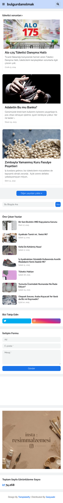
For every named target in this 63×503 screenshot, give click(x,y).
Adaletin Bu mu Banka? (21, 107)
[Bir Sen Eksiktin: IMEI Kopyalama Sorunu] (9, 225)
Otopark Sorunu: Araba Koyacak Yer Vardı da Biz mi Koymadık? (38, 297)
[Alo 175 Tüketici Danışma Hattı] (31, 34)
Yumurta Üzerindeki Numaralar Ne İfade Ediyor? (37, 285)
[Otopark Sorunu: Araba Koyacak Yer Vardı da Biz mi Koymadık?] (9, 300)
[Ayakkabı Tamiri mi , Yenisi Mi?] (9, 238)
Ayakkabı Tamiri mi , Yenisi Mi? (33, 234)
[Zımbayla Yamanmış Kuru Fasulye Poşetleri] (31, 144)
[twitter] (16, 320)
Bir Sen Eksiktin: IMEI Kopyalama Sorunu (37, 222)
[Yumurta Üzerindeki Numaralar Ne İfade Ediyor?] (9, 287)
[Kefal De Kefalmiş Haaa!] (9, 250)
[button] (3, 4)
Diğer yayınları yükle (30, 193)
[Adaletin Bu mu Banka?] (31, 89)
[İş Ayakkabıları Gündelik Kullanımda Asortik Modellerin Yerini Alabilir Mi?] (9, 262)
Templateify (24, 497)
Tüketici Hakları (26, 272)
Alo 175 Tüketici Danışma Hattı (26, 52)
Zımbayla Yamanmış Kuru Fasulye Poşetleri (28, 164)
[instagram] (46, 320)
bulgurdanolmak (20, 4)
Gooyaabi (50, 497)
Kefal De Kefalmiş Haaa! (29, 247)
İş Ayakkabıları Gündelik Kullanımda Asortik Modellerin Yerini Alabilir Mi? (39, 260)
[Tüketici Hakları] (9, 275)
